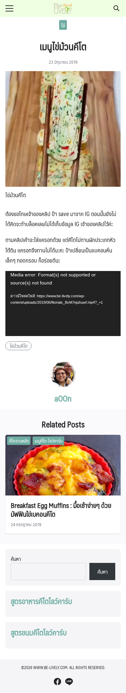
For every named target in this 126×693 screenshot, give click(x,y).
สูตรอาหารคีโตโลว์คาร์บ (41, 601)
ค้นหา (16, 558)
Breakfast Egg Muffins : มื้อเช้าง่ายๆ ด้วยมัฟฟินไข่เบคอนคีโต (61, 510)
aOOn (63, 398)
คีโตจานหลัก (19, 440)
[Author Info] (63, 385)
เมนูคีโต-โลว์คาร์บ (48, 440)
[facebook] (57, 681)
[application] (63, 303)
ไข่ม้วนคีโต (19, 346)
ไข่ (63, 24)
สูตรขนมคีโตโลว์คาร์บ (39, 632)
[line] (69, 681)
